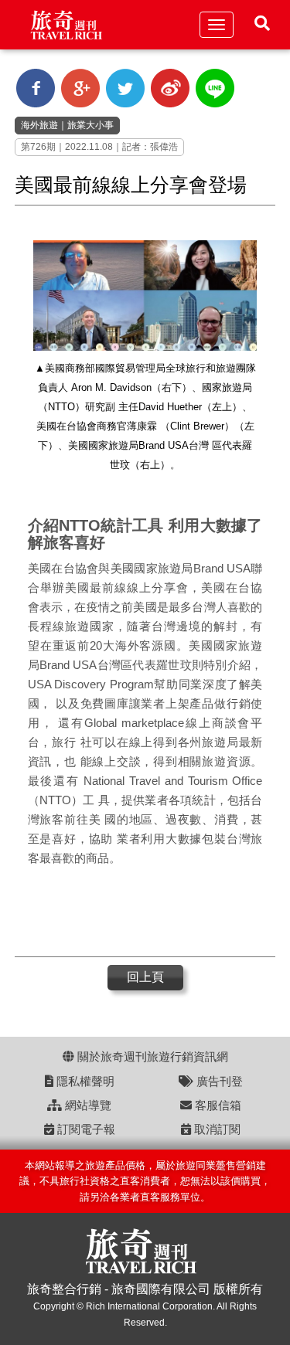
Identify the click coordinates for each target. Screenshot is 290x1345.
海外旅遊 (39, 125)
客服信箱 (216, 1105)
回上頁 (145, 976)
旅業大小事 (90, 125)
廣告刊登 (218, 1081)
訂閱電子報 (84, 1129)
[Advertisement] (138, 914)
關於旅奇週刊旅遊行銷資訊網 (151, 1056)
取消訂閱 (216, 1129)
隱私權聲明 (83, 1081)
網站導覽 (86, 1105)
